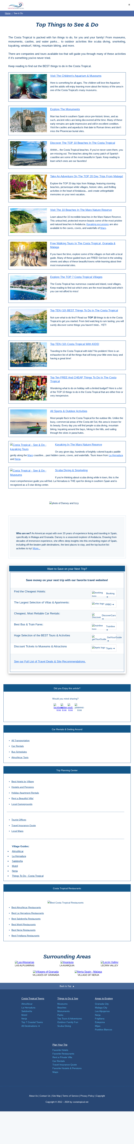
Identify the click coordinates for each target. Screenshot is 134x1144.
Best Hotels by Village (22, 781)
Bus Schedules (19, 751)
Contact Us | (46, 1096)
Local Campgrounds (21, 804)
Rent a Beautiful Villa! (22, 798)
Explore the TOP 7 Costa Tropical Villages (76, 277)
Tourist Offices (18, 819)
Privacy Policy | (87, 1096)
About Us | (34, 1096)
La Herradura (116, 455)
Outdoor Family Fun (67, 1022)
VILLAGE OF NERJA (88, 975)
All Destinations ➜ (30, 1026)
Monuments (63, 1011)
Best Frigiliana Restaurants (25, 935)
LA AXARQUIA (67, 965)
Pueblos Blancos (103, 1029)
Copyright (100, 1096)
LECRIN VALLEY (109, 965)
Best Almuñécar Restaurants (26, 907)
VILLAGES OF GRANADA (46, 975)
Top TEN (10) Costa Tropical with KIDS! (74, 344)
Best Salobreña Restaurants (26, 918)
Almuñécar (18, 851)
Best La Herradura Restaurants (27, 913)
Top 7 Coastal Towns (32, 1022)
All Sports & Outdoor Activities (68, 411)
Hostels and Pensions (22, 787)
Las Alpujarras (102, 1011)
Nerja (17, 459)
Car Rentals (17, 746)
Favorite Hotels (60, 1050)
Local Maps (17, 831)
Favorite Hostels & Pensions (67, 1068)
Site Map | (57, 1096)
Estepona (100, 1022)
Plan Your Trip (59, 1044)
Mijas (97, 1026)
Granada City (102, 1003)
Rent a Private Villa (62, 1057)
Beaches (61, 1007)
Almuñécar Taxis (19, 757)
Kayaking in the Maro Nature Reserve (78, 444)
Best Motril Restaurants (23, 924)
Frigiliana (99, 1018)
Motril (15, 866)
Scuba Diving (64, 1026)
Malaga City (101, 1007)
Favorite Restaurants (63, 1053)
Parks (60, 1015)
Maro (103, 228)
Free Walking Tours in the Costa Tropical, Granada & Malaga (82, 245)
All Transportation (20, 740)
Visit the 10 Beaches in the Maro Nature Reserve (81, 210)
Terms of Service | (71, 1096)
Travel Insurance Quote (23, 825)
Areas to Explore (104, 998)
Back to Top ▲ (67, 986)
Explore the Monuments (65, 109)
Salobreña (17, 861)
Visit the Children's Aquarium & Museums (75, 75)
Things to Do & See (67, 998)
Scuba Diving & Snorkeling (71, 470)
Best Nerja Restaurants (23, 930)
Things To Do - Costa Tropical (27, 875)
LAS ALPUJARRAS (24, 965)
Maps (55, 1072)
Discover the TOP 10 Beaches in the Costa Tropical (82, 142)
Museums (62, 1003)
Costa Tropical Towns (32, 998)
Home (7, 13)
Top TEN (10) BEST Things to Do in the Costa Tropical (84, 310)
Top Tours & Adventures (69, 1018)
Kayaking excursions (97, 224)
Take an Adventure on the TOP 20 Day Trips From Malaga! (86, 176)
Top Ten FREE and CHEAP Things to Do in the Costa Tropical (83, 379)
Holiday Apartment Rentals (25, 792)
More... (36, 548)
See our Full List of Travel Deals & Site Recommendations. (50, 661)
